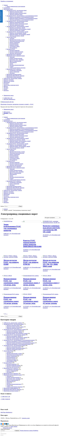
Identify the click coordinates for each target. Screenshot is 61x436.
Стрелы (11, 66)
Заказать (17, 430)
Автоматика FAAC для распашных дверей (17, 31)
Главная (6, 5)
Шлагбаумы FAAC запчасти (14, 69)
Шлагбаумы (7, 82)
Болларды (6, 83)
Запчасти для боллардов (16, 53)
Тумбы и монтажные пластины (17, 67)
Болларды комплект (15, 50)
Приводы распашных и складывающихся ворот (22, 17)
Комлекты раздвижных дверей (17, 27)
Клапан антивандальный (16, 58)
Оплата (5, 89)
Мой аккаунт (7, 111)
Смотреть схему (26, 418)
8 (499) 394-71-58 (8, 98)
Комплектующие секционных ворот (19, 23)
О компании (7, 7)
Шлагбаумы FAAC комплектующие (16, 55)
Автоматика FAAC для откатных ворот (17, 10)
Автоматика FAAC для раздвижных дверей (18, 26)
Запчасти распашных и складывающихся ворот (22, 19)
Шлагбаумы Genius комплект (14, 77)
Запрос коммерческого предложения (16, 6)
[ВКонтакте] (1, 424)
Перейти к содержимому (7, 1)
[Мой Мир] (4, 424)
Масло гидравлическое (15, 61)
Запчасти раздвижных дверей (17, 30)
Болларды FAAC (11, 49)
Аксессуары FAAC (11, 37)
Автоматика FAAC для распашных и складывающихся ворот (22, 15)
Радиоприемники (14, 43)
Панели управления (15, 42)
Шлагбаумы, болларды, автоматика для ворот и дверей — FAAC (17, 104)
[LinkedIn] (7, 424)
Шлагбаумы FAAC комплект (14, 54)
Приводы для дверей (9, 81)
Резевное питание (14, 45)
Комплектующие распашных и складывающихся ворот (23, 18)
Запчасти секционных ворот (17, 25)
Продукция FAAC (8, 9)
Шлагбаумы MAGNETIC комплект (15, 75)
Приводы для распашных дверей (18, 33)
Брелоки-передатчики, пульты (17, 39)
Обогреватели (13, 62)
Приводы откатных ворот (16, 11)
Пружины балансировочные (17, 65)
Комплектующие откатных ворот (18, 13)
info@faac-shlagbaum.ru (9, 99)
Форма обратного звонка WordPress (29, 430)
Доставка (6, 87)
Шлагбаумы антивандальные (14, 74)
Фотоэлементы (13, 47)
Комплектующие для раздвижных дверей (20, 29)
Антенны (12, 38)
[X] (6, 424)
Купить (14, 233)
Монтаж (6, 86)
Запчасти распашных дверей (17, 35)
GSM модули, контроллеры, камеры (13, 78)
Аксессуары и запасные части (11, 85)
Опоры (11, 63)
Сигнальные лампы (14, 46)
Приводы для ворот (9, 79)
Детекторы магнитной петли (17, 41)
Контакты (6, 90)
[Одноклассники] (3, 424)
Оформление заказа (8, 95)
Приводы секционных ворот (17, 22)
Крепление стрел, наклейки (17, 59)
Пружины (12, 73)
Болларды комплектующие (16, 51)
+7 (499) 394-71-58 (5, 396)
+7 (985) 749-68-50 (5, 399)
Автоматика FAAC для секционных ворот (17, 21)
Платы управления (14, 71)
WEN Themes (13, 426)
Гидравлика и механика (16, 70)
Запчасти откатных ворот (16, 14)
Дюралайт (12, 57)
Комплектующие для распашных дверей (20, 34)
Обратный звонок (7, 427)
